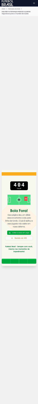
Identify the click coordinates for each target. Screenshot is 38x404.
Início (3, 9)
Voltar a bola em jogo (20, 233)
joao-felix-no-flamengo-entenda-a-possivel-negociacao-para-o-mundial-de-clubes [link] (16, 12)
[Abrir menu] (34, 3)
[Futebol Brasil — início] (9, 3)
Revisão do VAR (21, 238)
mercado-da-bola (14, 9)
